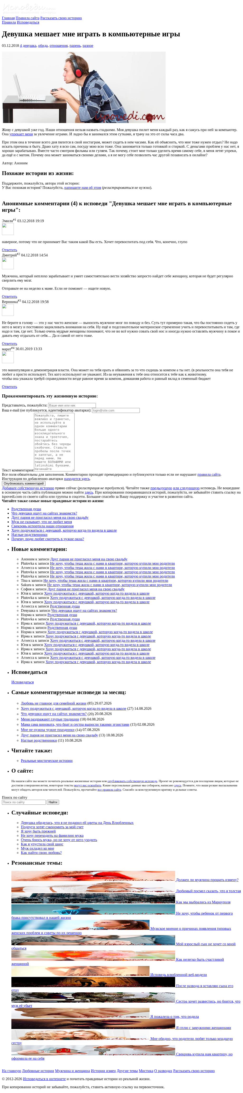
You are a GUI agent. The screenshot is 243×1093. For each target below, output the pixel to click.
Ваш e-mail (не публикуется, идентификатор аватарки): (46, 410)
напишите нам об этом (82, 188)
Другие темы (127, 1071)
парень (75, 46)
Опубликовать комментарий (24, 483)
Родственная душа (26, 509)
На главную (11, 1071)
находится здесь (77, 479)
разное (88, 46)
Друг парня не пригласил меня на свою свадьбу (50, 517)
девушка (29, 46)
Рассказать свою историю (61, 18)
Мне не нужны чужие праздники (48, 730)
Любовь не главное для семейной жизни (53, 703)
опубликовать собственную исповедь (132, 781)
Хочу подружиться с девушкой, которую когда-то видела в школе (64, 530)
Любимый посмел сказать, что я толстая (208, 891)
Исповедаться (28, 22)
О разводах (163, 1071)
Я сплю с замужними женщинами (203, 1028)
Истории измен (103, 1071)
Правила (9, 22)
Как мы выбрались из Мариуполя (202, 902)
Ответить (9, 250)
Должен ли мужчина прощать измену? (206, 880)
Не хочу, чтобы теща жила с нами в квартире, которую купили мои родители (112, 563)
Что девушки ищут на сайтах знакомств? (44, 513)
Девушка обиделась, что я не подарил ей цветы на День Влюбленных (77, 823)
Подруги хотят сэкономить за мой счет (52, 827)
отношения (59, 46)
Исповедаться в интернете (44, 1079)
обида (43, 46)
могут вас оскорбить (87, 785)
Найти (53, 802)
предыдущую (161, 488)
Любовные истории (38, 1071)
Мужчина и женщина (72, 1071)
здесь (89, 492)
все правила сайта (109, 789)
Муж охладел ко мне (37, 848)
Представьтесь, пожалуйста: (25, 405)
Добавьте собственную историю (28, 488)
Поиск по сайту (14, 797)
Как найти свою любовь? (41, 853)
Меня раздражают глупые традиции (50, 719)
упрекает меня (21, 134)
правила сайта (208, 474)
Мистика (146, 1071)
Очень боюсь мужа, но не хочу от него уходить (59, 840)
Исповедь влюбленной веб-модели (178, 975)
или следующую (186, 488)
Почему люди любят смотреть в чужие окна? (47, 539)
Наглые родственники (29, 535)
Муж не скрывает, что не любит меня (41, 522)
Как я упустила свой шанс (42, 844)
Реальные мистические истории (47, 761)
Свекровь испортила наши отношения (42, 526)
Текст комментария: (18, 470)
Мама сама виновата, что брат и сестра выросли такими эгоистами (75, 724)
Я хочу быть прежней (38, 831)
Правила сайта (27, 18)
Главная (8, 18)
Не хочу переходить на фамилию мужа (52, 835)
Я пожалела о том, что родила (174, 1017)
